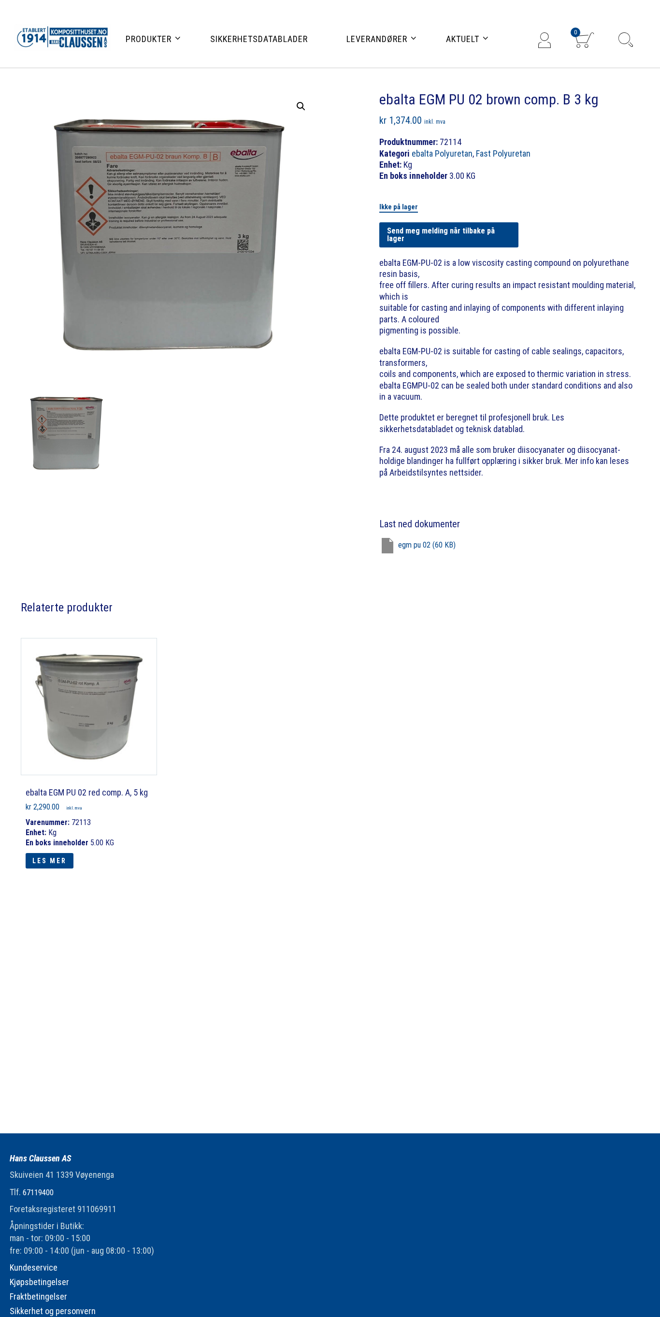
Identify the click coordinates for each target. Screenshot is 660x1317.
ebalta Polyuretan (442, 153)
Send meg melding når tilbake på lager (441, 234)
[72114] (66, 433)
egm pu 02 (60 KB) (427, 545)
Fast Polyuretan (503, 153)
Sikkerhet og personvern (53, 1311)
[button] (301, 106)
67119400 (38, 1192)
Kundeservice (33, 1267)
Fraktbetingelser (38, 1296)
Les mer (49, 861)
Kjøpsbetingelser (39, 1282)
